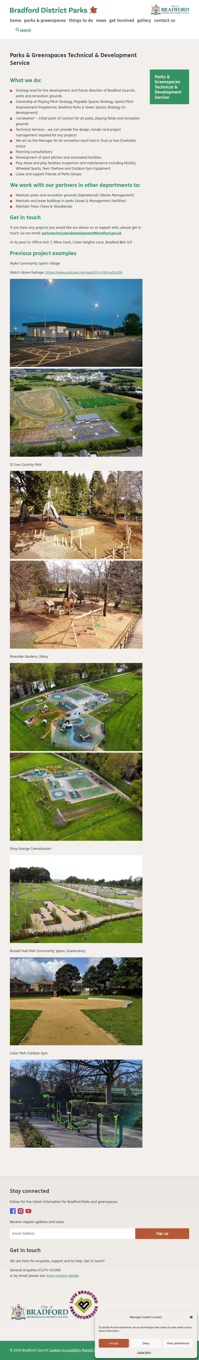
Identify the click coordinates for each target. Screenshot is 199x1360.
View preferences (178, 1343)
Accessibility (71, 1350)
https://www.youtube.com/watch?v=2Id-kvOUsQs (83, 272)
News (101, 20)
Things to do (81, 20)
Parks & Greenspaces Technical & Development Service (168, 87)
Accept (113, 1343)
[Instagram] (21, 1211)
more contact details (62, 1276)
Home (15, 20)
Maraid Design (93, 1350)
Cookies (55, 1350)
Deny (146, 1343)
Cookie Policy (144, 1352)
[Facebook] (13, 1211)
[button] (191, 1317)
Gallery (144, 20)
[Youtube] (28, 1211)
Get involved (121, 20)
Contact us (164, 20)
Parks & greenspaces (45, 20)
